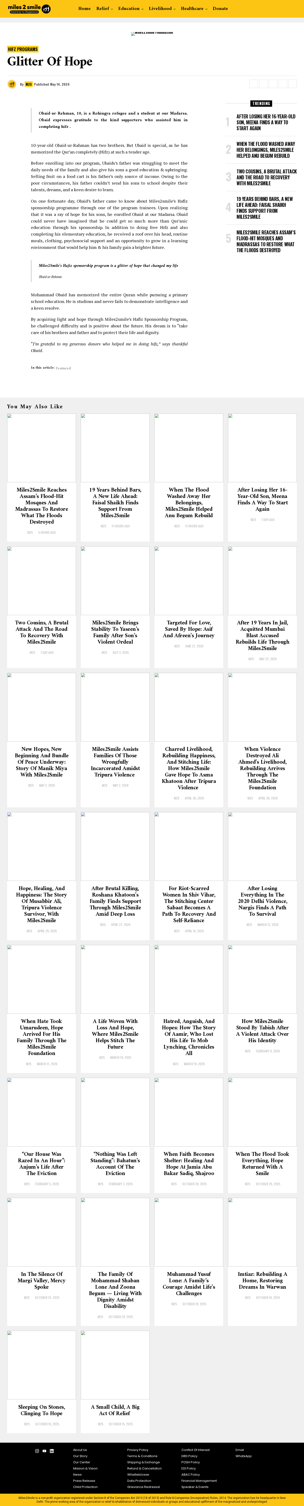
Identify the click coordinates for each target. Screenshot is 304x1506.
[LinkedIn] (52, 1452)
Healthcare (192, 9)
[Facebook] (22, 1452)
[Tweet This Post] (263, 83)
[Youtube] (44, 1452)
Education (129, 9)
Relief (102, 9)
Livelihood (160, 9)
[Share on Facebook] (253, 83)
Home (84, 9)
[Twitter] (30, 1452)
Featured (63, 368)
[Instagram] (37, 1452)
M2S (29, 84)
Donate (220, 9)
